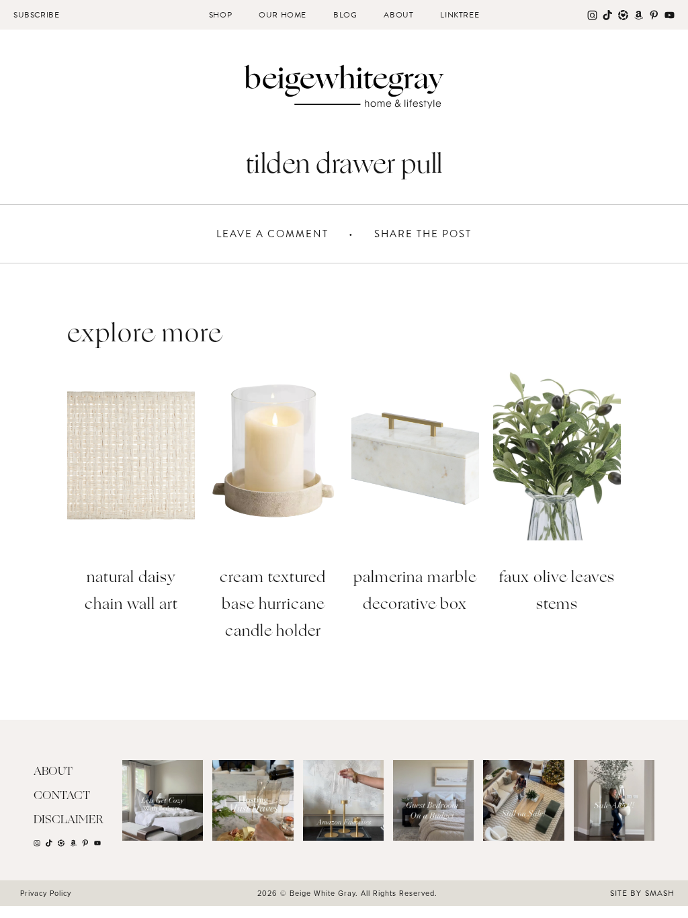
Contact (62, 796)
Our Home (282, 15)
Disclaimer (68, 820)
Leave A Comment (272, 233)
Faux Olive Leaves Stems (557, 592)
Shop (220, 15)
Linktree (459, 15)
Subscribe (36, 15)
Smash (660, 893)
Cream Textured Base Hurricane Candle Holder (273, 605)
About (398, 15)
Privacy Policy (45, 893)
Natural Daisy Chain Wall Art (131, 592)
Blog (345, 15)
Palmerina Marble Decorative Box (414, 592)
